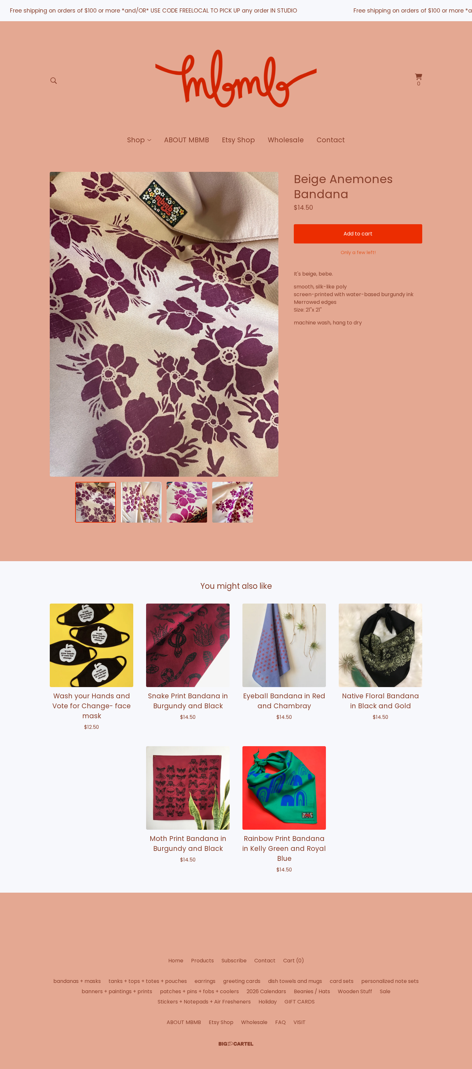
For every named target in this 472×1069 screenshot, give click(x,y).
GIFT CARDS (299, 1001)
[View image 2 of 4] (141, 502)
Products (202, 960)
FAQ (280, 1022)
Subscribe (234, 960)
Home (175, 960)
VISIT (299, 1022)
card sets (342, 981)
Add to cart (358, 233)
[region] (236, 10)
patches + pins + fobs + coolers (199, 991)
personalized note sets (390, 981)
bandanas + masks (77, 981)
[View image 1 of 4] (95, 502)
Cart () (293, 960)
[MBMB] (236, 80)
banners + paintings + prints (117, 991)
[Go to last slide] (59, 324)
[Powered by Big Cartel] (236, 1043)
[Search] (53, 80)
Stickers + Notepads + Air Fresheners (204, 1001)
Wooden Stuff (355, 991)
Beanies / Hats (312, 991)
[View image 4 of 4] (232, 502)
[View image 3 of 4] (187, 502)
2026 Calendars (266, 991)
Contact (331, 140)
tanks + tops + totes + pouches (148, 981)
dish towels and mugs (295, 981)
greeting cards (241, 981)
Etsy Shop (238, 140)
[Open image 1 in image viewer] (164, 324)
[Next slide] (269, 324)
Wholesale (286, 140)
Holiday (267, 1001)
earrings (205, 981)
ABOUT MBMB (186, 140)
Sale (385, 991)
